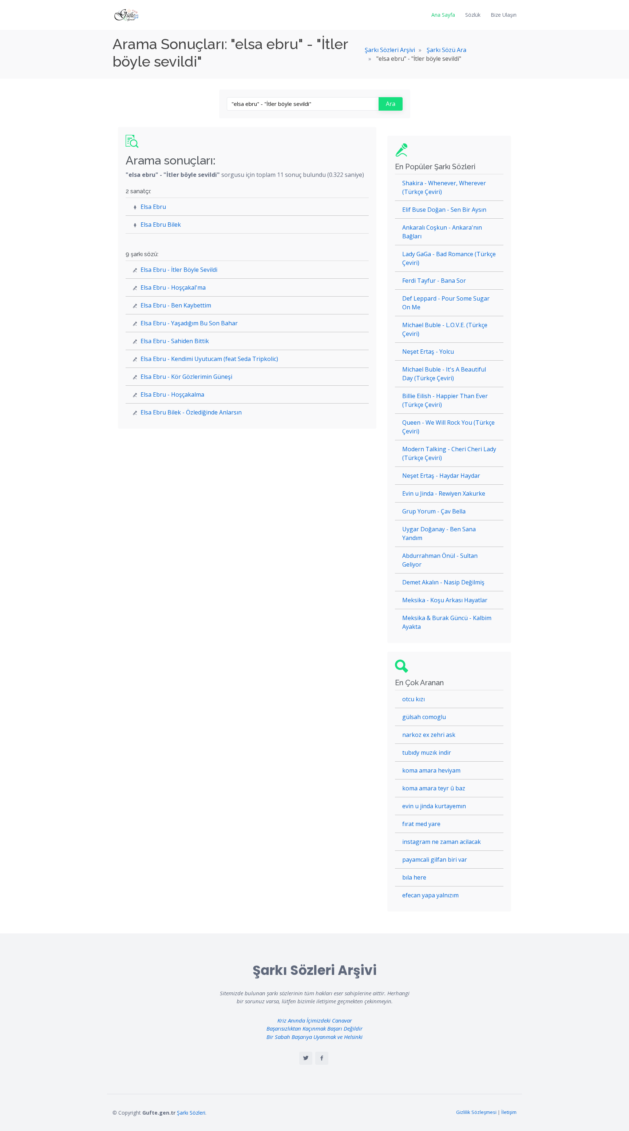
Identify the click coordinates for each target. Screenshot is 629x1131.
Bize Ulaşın (504, 14)
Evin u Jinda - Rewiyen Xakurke (443, 493)
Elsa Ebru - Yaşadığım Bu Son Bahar (189, 323)
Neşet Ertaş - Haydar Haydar (441, 476)
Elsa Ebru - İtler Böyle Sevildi (179, 270)
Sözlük (472, 14)
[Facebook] (321, 1058)
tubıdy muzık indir (426, 753)
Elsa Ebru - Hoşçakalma (172, 394)
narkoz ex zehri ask (428, 735)
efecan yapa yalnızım (430, 895)
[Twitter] (305, 1058)
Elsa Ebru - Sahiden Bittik (175, 341)
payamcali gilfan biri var (434, 860)
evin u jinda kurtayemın (434, 806)
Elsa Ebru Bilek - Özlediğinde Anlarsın (191, 412)
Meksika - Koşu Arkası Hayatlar (444, 600)
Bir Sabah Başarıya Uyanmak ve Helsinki (314, 1036)
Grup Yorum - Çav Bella (434, 511)
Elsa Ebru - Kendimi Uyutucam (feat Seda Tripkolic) (209, 359)
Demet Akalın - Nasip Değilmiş (443, 582)
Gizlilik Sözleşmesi (476, 1112)
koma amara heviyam (431, 770)
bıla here (414, 877)
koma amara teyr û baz (433, 788)
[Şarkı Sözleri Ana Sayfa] (127, 15)
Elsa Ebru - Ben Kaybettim (176, 305)
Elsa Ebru (153, 207)
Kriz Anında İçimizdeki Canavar (314, 1020)
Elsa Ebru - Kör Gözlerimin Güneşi (186, 377)
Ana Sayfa (443, 14)
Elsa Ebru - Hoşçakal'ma (173, 287)
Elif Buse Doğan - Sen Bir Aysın (444, 210)
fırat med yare (421, 824)
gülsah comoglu (424, 717)
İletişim (509, 1112)
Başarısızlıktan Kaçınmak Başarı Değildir (314, 1028)
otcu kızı (413, 699)
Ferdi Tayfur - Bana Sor (434, 281)
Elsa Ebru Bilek (161, 225)
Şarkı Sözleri (191, 1112)
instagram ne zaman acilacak (441, 842)
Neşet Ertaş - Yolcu (428, 352)
